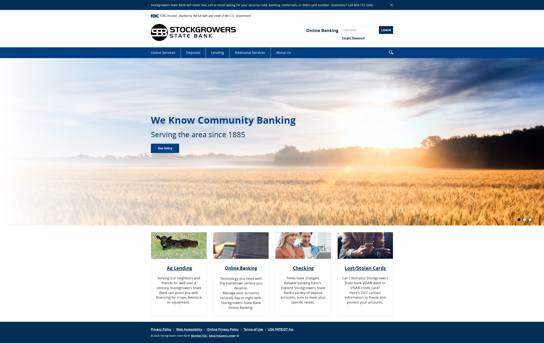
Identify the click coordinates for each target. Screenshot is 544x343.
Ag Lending (179, 268)
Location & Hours (171, 146)
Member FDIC (199, 335)
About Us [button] (283, 52)
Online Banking (322, 30)
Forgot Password (353, 38)
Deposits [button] (193, 52)
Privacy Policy (161, 329)
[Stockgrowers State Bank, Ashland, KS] (193, 32)
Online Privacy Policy (223, 329)
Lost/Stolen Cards (365, 268)
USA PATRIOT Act (280, 329)
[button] (391, 52)
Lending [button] (217, 52)
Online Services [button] (163, 52)
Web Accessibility (189, 329)
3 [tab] (530, 219)
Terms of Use (253, 329)
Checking (303, 268)
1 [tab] (519, 219)
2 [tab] (524, 219)
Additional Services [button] (250, 52)
